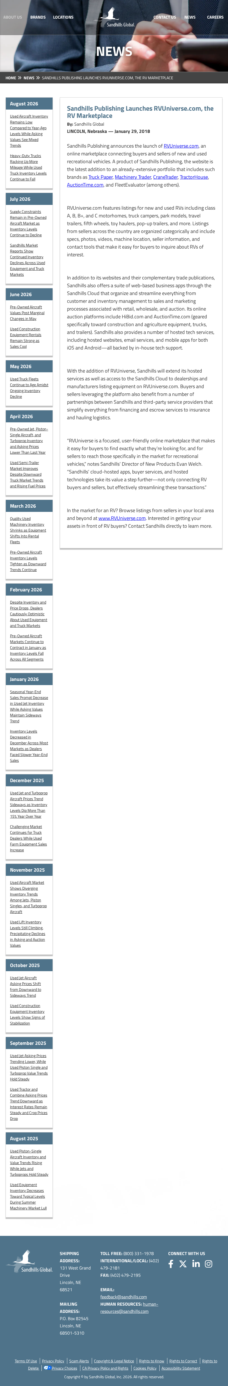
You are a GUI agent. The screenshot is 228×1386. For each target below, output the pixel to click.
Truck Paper (100, 177)
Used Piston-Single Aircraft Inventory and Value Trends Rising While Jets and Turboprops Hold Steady (29, 1162)
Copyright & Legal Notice (114, 1361)
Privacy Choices (64, 1368)
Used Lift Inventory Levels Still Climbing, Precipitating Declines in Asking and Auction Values (27, 933)
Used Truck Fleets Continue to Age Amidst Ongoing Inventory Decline (29, 387)
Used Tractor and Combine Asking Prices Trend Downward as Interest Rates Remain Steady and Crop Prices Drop (29, 1103)
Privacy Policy (53, 1361)
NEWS (29, 78)
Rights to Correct (183, 1361)
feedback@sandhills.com (123, 1296)
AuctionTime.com (85, 185)
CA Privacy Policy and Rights (105, 1368)
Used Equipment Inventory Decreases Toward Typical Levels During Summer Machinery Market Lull (28, 1196)
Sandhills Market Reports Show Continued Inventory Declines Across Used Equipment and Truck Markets (27, 259)
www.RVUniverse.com (122, 518)
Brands (38, 17)
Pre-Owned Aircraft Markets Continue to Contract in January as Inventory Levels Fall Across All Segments (28, 647)
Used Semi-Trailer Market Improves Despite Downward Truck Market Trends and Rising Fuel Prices (28, 474)
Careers (215, 17)
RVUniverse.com (181, 146)
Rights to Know (151, 1361)
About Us (12, 17)
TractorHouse (194, 177)
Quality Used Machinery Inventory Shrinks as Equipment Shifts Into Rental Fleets (28, 530)
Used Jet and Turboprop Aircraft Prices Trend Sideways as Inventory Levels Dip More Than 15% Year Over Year (29, 804)
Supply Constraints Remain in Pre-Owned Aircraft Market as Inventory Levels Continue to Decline (28, 223)
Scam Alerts (79, 1361)
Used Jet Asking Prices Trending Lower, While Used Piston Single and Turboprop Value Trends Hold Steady (29, 1067)
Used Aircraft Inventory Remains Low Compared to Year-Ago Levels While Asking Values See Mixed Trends (29, 130)
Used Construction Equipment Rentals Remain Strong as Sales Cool (25, 337)
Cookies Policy (145, 1368)
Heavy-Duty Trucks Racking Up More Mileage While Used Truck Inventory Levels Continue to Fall (28, 167)
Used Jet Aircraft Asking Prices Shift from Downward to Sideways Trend (25, 986)
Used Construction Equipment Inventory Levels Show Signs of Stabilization (27, 1014)
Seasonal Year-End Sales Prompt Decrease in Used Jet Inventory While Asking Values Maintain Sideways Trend (29, 706)
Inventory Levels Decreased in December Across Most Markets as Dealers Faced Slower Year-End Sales (29, 745)
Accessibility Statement (181, 1368)
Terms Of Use (26, 1361)
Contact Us (164, 17)
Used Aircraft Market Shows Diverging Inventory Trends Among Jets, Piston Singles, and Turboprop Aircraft (28, 896)
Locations (63, 17)
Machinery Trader (133, 177)
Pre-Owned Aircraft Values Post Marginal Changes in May (27, 312)
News (189, 17)
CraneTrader (165, 177)
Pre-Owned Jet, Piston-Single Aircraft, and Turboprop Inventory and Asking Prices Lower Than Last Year (29, 440)
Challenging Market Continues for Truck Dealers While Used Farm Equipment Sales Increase (28, 838)
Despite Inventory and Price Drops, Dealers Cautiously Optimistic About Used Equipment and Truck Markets (28, 613)
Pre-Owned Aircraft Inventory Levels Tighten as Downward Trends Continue (28, 560)
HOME (11, 78)
